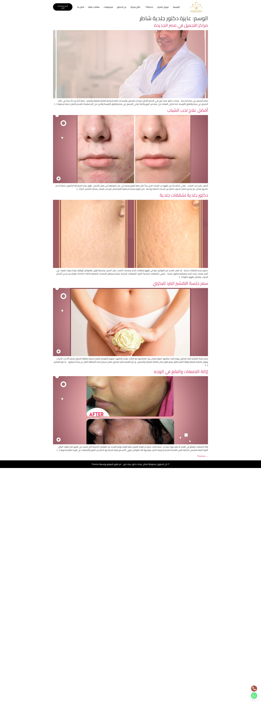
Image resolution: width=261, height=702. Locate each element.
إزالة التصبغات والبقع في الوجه (181, 371)
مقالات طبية (94, 7)
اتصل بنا (80, 7)
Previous (202, 456)
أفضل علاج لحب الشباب (187, 110)
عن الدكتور (121, 7)
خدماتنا (150, 7)
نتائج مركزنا (135, 7)
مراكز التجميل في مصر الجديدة (181, 25)
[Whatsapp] (254, 696)
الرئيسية (176, 7)
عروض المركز (163, 7)
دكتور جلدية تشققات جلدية (184, 195)
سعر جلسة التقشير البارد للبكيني (180, 283)
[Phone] (254, 689)
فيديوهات (108, 7)
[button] (148, 7)
